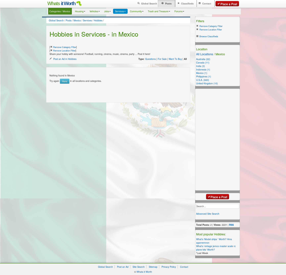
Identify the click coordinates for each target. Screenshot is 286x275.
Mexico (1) (201, 73)
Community (136, 11)
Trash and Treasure (158, 11)
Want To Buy (175, 59)
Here (64, 81)
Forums (178, 11)
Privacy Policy (169, 266)
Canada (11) (202, 62)
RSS (231, 224)
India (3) (200, 66)
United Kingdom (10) (207, 83)
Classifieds (187, 3)
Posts (168, 3)
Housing (79, 11)
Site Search (139, 266)
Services (119, 11)
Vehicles (94, 11)
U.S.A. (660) (202, 80)
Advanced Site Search (207, 213)
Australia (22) (203, 59)
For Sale (162, 59)
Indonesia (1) (203, 69)
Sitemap (153, 266)
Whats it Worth (144, 271)
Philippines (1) (203, 76)
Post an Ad (122, 266)
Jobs (106, 11)
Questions (150, 59)
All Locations (204, 54)
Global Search (149, 3)
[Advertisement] (114, 91)
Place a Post (228, 4)
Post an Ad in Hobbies (64, 59)
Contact (206, 3)
